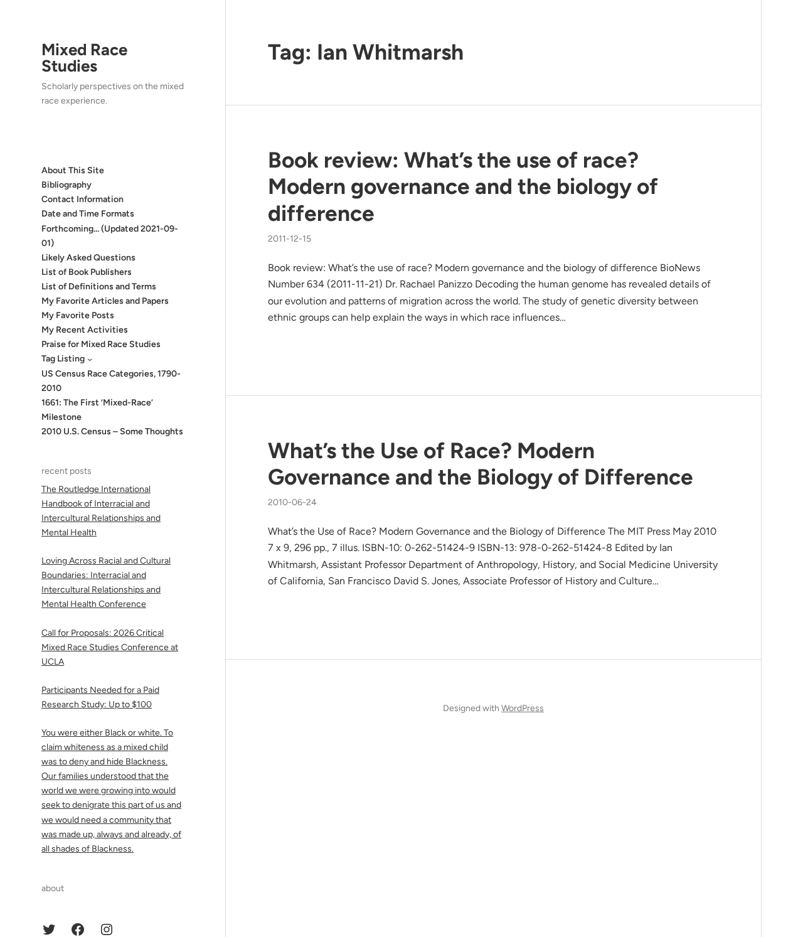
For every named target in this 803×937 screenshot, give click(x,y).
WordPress (522, 708)
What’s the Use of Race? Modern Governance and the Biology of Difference (480, 463)
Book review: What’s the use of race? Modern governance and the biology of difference (463, 186)
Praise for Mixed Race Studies (101, 344)
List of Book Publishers (86, 272)
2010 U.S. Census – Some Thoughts (112, 431)
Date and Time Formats (87, 213)
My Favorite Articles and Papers (105, 301)
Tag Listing (63, 358)
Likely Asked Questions (88, 257)
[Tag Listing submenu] (89, 358)
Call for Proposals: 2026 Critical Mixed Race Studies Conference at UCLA (109, 647)
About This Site (72, 170)
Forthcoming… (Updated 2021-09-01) (109, 236)
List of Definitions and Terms (98, 286)
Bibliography (66, 184)
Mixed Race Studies (84, 58)
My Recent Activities (84, 329)
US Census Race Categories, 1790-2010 (111, 381)
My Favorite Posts (77, 315)
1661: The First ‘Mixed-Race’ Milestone (97, 409)
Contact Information (82, 199)
